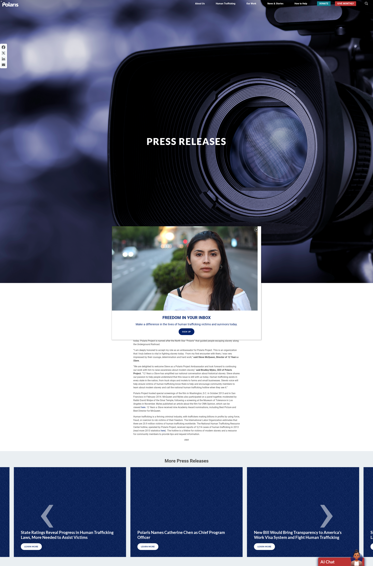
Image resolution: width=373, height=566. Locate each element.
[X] (3, 53)
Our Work (251, 3)
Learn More (148, 546)
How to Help (300, 3)
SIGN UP (186, 331)
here (143, 407)
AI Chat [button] (327, 562)
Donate (323, 3)
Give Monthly (345, 3)
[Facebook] (3, 47)
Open (341, 561)
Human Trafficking (225, 3)
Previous (46, 514)
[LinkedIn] (3, 59)
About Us (200, 3)
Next (326, 514)
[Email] (3, 65)
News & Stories (275, 3)
